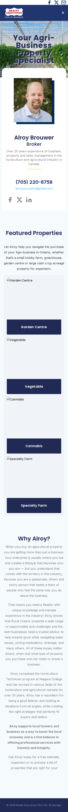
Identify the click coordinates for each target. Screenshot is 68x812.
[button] (62, 13)
